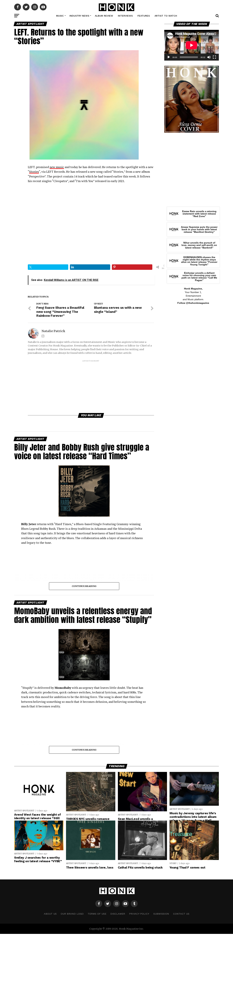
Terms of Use (97, 913)
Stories (34, 172)
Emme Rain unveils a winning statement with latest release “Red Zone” (199, 214)
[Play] (168, 57)
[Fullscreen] (214, 57)
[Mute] (209, 57)
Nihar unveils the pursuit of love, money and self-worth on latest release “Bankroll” (199, 245)
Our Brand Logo (72, 913)
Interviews (125, 15)
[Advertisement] (91, 386)
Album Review (104, 15)
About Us (50, 913)
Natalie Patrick (53, 331)
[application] (191, 45)
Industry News (79, 15)
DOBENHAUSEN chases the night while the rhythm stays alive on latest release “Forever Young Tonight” (199, 261)
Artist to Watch (166, 15)
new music (57, 167)
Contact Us (181, 913)
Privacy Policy (139, 913)
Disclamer (117, 913)
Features (143, 15)
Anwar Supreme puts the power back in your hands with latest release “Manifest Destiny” (199, 229)
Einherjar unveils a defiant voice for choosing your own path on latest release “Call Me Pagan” (199, 277)
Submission (161, 913)
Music (60, 15)
